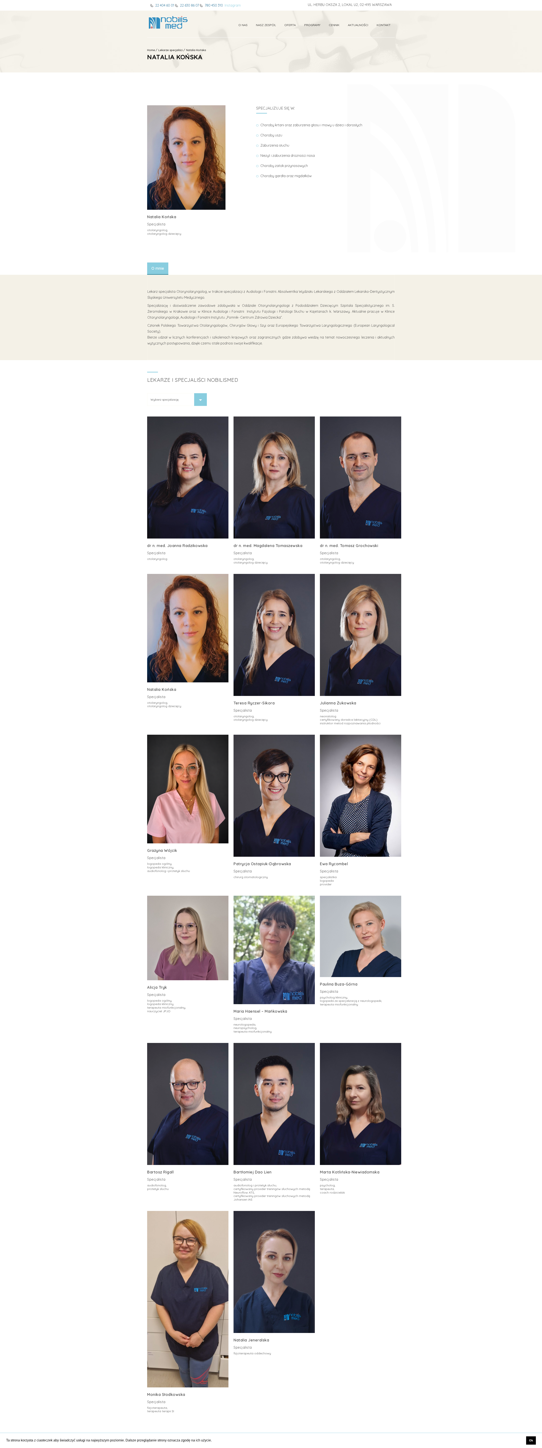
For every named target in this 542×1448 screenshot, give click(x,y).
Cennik (334, 25)
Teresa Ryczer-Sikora (254, 703)
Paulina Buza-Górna (338, 984)
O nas (242, 25)
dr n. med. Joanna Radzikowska (177, 545)
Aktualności (358, 25)
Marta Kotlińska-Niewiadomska (349, 1172)
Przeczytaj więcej (162, 422)
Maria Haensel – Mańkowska (260, 1011)
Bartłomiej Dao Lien (253, 1172)
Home (151, 50)
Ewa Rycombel (334, 863)
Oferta (290, 25)
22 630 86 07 (189, 5)
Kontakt (384, 25)
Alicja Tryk (157, 987)
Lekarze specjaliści (170, 50)
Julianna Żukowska (338, 703)
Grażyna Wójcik (162, 850)
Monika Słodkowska (166, 1394)
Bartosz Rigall (160, 1172)
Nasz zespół (266, 25)
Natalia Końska (196, 50)
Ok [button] (531, 1440)
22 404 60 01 (164, 5)
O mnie (157, 268)
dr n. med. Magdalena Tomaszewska (268, 545)
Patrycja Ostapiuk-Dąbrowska (262, 863)
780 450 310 (213, 5)
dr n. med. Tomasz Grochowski (349, 545)
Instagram (232, 5)
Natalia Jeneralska (251, 1340)
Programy (312, 25)
